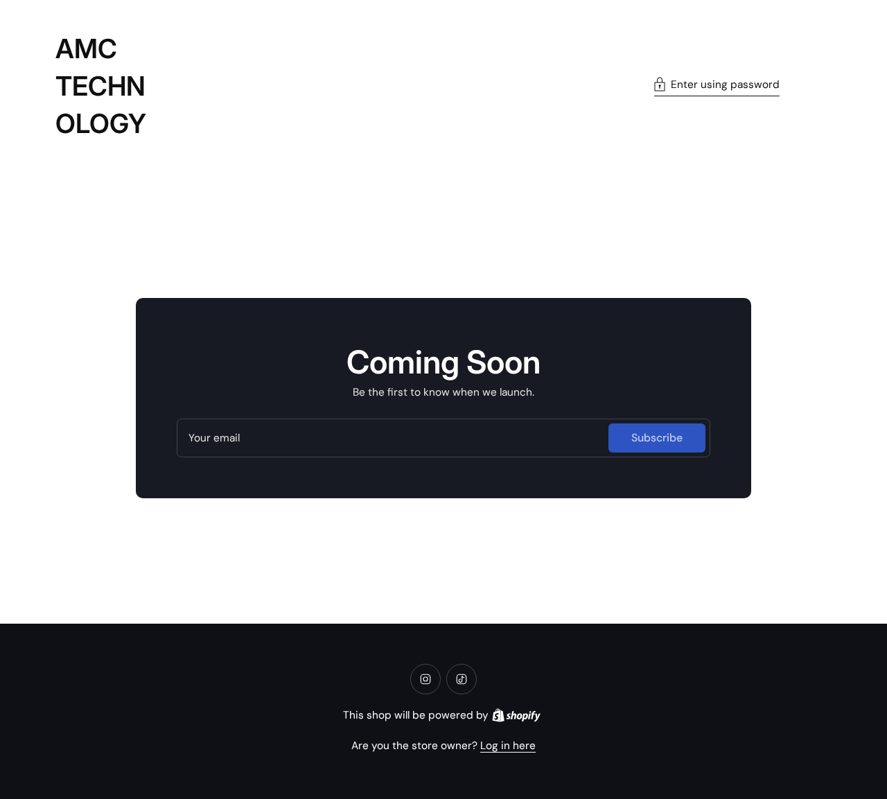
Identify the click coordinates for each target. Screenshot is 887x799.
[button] (717, 86)
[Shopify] (516, 715)
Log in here (508, 746)
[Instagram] (425, 679)
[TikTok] (461, 679)
